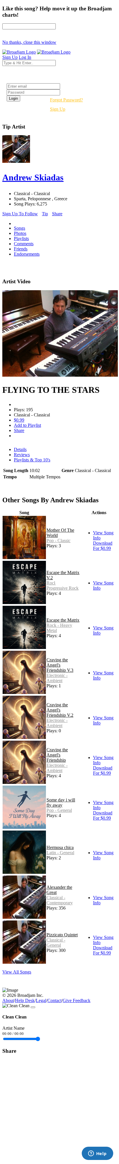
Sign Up (57, 109)
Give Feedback (76, 1000)
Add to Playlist (27, 425)
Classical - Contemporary (60, 900)
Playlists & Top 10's (32, 459)
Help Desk (25, 1000)
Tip (45, 213)
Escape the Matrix (63, 620)
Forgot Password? (66, 99)
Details (20, 449)
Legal (41, 1000)
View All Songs (16, 971)
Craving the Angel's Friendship (57, 755)
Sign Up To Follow (20, 213)
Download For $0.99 (102, 546)
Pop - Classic (58, 540)
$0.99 (19, 420)
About (8, 1000)
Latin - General (60, 852)
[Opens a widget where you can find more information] (97, 1154)
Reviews (22, 454)
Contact (54, 1000)
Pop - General (59, 810)
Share (57, 213)
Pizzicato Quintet (62, 934)
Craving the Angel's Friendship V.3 (60, 665)
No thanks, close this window (29, 42)
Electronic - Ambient (57, 678)
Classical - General (56, 942)
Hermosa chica (60, 847)
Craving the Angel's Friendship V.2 (60, 710)
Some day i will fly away (61, 802)
